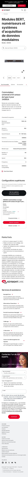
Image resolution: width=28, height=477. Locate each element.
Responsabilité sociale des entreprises (9, 453)
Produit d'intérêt (6, 376)
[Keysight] (6, 10)
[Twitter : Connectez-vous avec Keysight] (9, 463)
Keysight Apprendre (6, 430)
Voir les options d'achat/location (14, 193)
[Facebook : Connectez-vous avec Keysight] (3, 463)
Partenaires (4, 433)
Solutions (4, 428)
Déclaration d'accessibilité (18, 471)
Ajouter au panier (14, 222)
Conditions (11, 468)
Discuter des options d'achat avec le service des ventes (13, 385)
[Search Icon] (22, 10)
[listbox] (14, 78)
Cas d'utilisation (5, 427)
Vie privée (20, 466)
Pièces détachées (5, 443)
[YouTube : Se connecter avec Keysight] (12, 463)
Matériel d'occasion (6, 432)
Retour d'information (7, 471)
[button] (25, 48)
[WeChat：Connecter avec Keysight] (15, 463)
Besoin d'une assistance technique (13, 383)
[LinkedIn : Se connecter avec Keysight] (6, 463)
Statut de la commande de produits (9, 442)
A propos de (4, 446)
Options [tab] (13, 84)
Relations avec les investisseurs (8, 450)
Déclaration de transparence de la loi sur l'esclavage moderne (14, 455)
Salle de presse (5, 448)
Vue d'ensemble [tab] (5, 84)
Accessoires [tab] (20, 84)
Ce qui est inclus (12, 218)
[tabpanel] (14, 254)
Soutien (4, 437)
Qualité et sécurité (5, 451)
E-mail (4, 390)
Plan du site (5, 468)
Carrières (3, 456)
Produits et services (6, 425)
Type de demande (7, 371)
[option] (9, 78)
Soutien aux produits (6, 438)
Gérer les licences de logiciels (7, 440)
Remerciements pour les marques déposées (12, 470)
